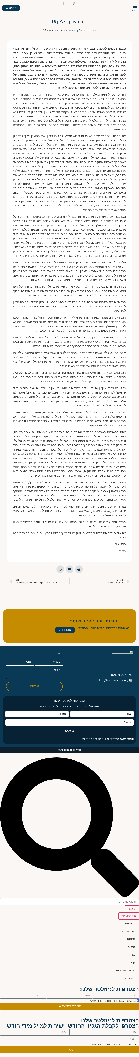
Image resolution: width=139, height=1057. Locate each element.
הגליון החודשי (75, 30)
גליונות (131, 939)
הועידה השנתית (126, 931)
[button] (79, 569)
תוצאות (132, 908)
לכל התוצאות (128, 916)
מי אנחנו (130, 923)
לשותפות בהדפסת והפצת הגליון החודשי (104, 628)
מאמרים (130, 978)
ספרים (132, 947)
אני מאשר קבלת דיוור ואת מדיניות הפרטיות (106, 739)
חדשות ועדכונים (126, 970)
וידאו (133, 962)
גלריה (132, 954)
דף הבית (91, 30)
